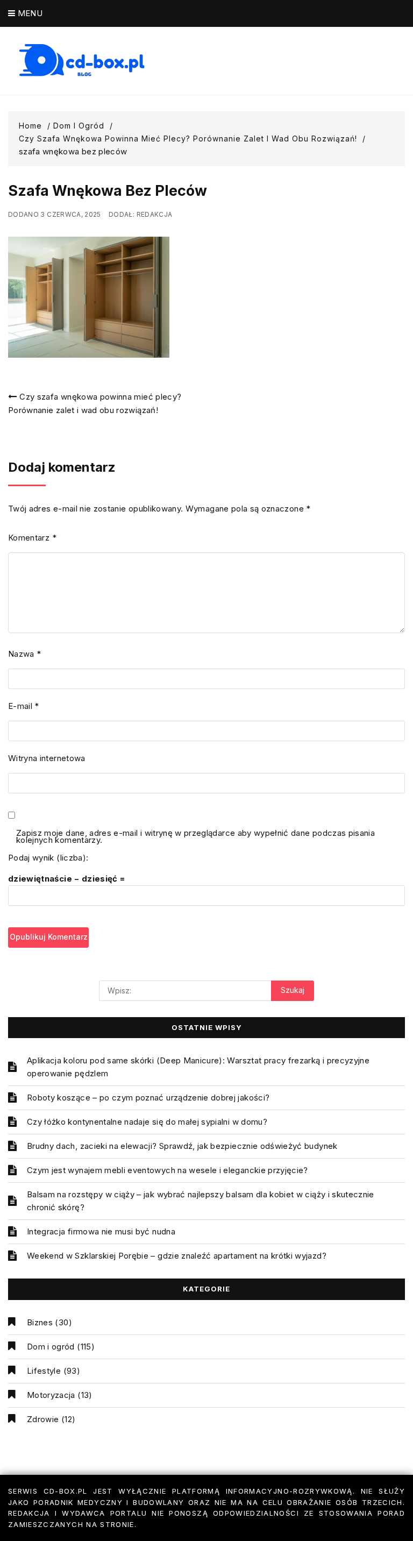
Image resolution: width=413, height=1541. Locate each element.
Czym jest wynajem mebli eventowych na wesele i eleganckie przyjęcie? (167, 1170)
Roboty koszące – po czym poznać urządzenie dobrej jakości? (148, 1097)
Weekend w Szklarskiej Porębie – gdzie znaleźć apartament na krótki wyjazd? (176, 1256)
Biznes (40, 1322)
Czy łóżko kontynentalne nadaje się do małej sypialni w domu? (147, 1122)
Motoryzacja (51, 1395)
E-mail (23, 706)
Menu (28, 13)
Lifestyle (44, 1371)
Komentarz (32, 537)
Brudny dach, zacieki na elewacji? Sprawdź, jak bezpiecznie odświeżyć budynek (182, 1146)
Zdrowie (43, 1419)
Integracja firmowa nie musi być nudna (101, 1231)
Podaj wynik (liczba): (48, 858)
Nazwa (24, 654)
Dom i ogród (51, 1346)
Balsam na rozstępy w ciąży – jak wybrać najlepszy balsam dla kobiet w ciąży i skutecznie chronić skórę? (200, 1200)
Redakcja (155, 214)
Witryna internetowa (47, 758)
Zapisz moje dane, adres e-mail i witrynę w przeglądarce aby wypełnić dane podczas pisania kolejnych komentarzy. (195, 837)
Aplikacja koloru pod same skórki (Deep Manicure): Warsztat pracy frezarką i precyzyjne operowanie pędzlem (198, 1066)
